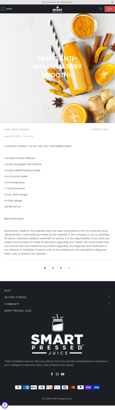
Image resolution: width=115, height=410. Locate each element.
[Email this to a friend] (69, 268)
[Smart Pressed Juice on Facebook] (52, 374)
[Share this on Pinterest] (61, 268)
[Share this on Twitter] (45, 268)
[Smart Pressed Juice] (57, 8)
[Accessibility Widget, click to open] (4, 405)
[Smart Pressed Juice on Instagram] (57, 374)
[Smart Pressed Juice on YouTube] (62, 374)
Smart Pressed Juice (61, 398)
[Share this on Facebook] (53, 268)
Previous (96, 129)
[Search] (101, 8)
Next (106, 129)
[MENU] (1, 9)
